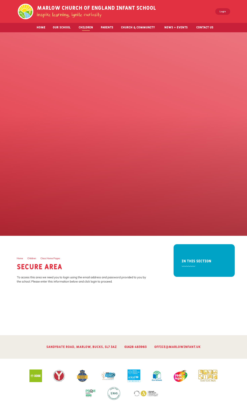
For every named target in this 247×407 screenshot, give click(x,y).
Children (31, 258)
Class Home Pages (50, 258)
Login (223, 11)
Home (20, 258)
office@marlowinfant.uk (177, 347)
